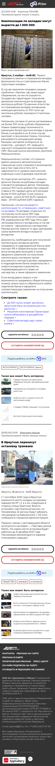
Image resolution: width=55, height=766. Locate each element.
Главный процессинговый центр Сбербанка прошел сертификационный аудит (31, 382)
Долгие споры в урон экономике (27, 416)
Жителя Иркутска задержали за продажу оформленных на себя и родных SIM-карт (31, 613)
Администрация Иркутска (14, 486)
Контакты (8, 653)
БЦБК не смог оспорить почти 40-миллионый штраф (28, 399)
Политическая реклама (16, 661)
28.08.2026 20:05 (9, 432)
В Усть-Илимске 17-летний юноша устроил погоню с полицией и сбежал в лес (32, 604)
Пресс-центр (40, 661)
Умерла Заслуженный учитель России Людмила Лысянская (30, 595)
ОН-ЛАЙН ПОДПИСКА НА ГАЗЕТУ (19, 665)
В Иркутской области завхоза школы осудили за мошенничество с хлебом (29, 622)
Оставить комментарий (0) (27, 345)
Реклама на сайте (28, 653)
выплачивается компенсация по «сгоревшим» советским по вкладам (25, 208)
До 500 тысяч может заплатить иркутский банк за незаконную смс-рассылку (25, 305)
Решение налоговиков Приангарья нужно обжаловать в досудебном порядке (26, 314)
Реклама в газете (12, 657)
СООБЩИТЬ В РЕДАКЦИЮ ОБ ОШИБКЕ (23, 669)
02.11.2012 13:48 (8, 11)
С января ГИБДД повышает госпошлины (31, 407)
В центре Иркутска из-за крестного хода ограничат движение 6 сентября (31, 631)
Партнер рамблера (26, 752)
